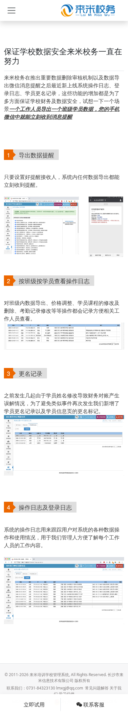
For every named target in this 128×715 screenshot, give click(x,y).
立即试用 (34, 704)
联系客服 (93, 704)
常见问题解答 (97, 688)
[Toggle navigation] (11, 10)
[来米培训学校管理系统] (88, 10)
